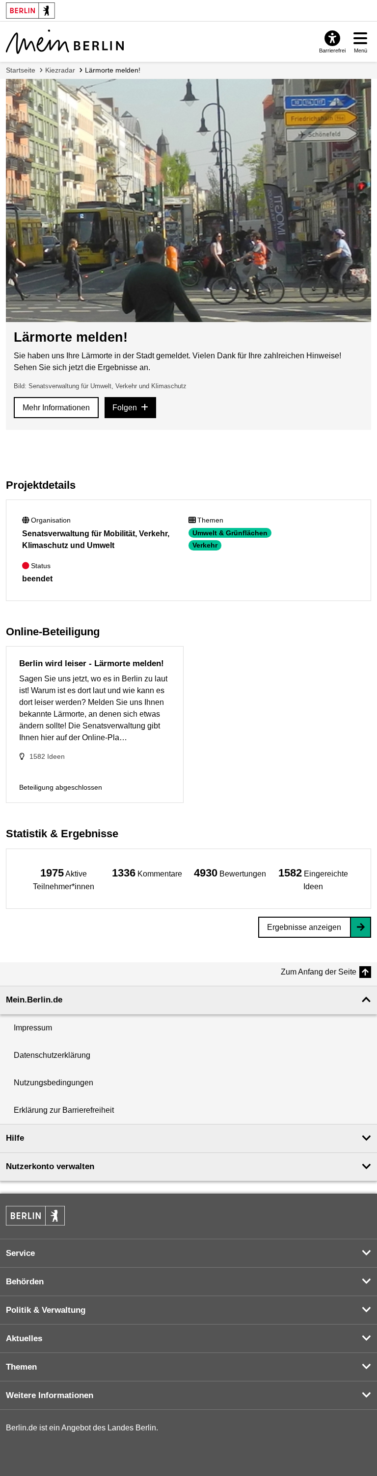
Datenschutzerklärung (52, 1055)
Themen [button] (21, 1367)
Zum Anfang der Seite (318, 972)
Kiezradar (60, 70)
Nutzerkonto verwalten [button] (50, 1166)
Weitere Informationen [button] (49, 1395)
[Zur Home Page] (65, 41)
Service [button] (20, 1253)
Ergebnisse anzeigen (304, 927)
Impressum (33, 1028)
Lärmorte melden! (112, 70)
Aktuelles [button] (24, 1338)
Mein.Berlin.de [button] (34, 999)
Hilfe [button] (15, 1138)
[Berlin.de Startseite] (35, 1216)
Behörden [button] (25, 1281)
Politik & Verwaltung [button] (45, 1310)
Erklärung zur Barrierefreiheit (64, 1110)
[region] (64, 879)
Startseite (20, 70)
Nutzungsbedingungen (53, 1082)
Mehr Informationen (56, 407)
